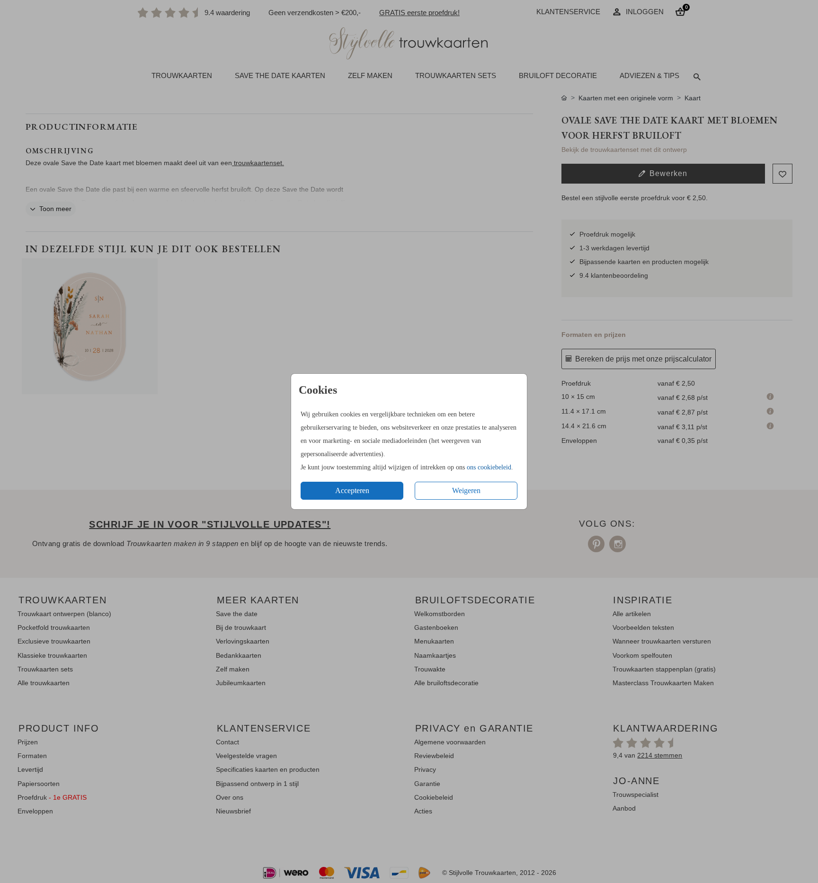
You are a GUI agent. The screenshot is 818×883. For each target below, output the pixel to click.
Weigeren (466, 490)
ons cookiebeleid (489, 467)
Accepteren (352, 490)
